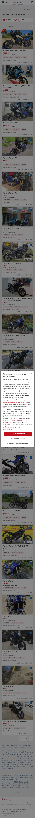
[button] (17, 443)
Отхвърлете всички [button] (18, 439)
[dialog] (17, 409)
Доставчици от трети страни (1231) (15, 402)
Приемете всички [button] (18, 434)
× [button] (31, 373)
